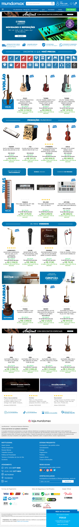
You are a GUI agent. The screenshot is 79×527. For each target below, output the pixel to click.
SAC (6, 481)
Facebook (9, 478)
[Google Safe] (46, 494)
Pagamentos (43, 452)
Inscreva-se (68, 481)
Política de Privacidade (9, 455)
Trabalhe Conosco (7, 452)
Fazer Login (64, 3)
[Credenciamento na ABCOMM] (56, 494)
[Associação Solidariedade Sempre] (47, 506)
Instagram (9, 475)
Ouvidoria (4, 459)
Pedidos (42, 455)
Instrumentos (34, 9)
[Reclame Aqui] (39, 500)
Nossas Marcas (6, 450)
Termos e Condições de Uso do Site (13, 457)
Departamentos (6, 11)
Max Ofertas (71, 9)
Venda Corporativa (7, 447)
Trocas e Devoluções (46, 459)
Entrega (42, 450)
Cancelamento (44, 447)
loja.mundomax (41, 420)
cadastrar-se (64, 5)
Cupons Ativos (44, 457)
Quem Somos (6, 445)
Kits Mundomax (17, 9)
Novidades (51, 9)
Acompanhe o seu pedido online (49, 445)
